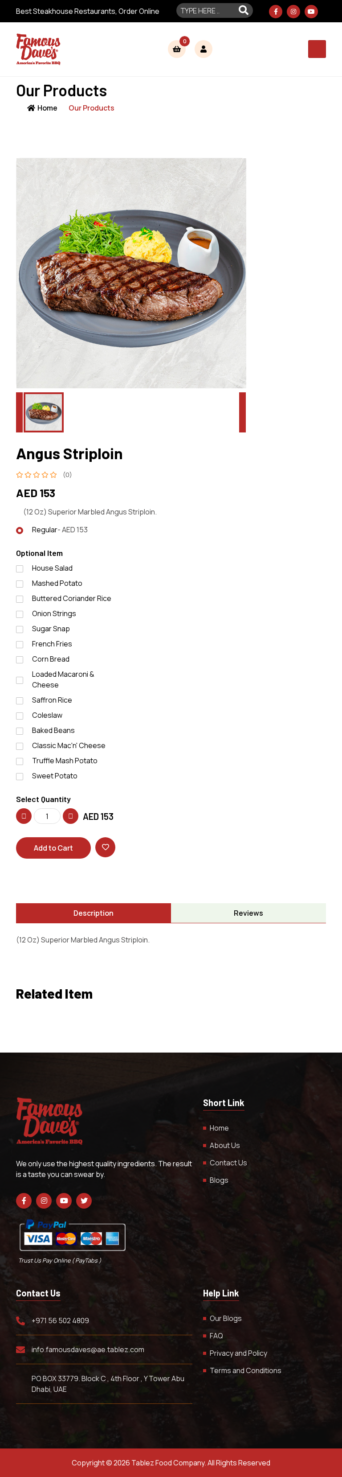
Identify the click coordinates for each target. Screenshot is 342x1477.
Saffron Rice (52, 700)
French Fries (52, 644)
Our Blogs (226, 1318)
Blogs (219, 1180)
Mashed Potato (57, 583)
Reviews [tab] (248, 913)
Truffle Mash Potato (65, 760)
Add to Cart (53, 848)
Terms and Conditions (245, 1370)
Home (47, 108)
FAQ (216, 1336)
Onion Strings (54, 613)
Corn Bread (50, 659)
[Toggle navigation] (317, 49)
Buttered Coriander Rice (71, 598)
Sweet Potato (54, 776)
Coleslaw (47, 715)
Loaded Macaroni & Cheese (63, 679)
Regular (60, 530)
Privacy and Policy (238, 1353)
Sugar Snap (51, 629)
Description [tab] (93, 913)
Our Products (91, 108)
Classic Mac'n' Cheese (69, 745)
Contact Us (228, 1163)
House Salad (52, 568)
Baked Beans (53, 730)
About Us (225, 1145)
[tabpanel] (171, 939)
